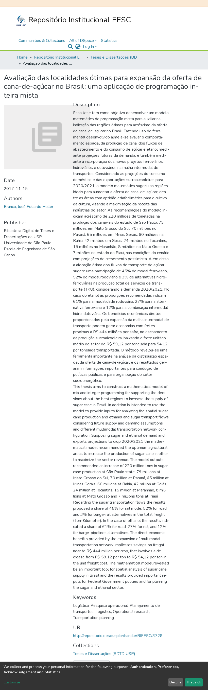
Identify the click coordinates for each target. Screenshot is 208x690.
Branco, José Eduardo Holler (28, 206)
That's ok (193, 682)
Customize (12, 682)
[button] (78, 47)
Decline (175, 682)
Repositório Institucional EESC (78, 20)
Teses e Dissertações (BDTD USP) (116, 57)
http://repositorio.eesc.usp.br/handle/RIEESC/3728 (118, 636)
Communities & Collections (42, 40)
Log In (88, 46)
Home (22, 57)
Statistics (109, 40)
